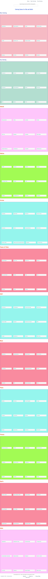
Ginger (15, 289)
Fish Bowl (26, 55)
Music (1, 341)
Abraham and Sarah (28, 321)
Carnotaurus (16, 148)
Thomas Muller (27, 494)
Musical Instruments (28, 368)
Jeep (37, 181)
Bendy (26, 87)
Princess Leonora (5, 447)
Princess (2, 434)
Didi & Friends (27, 354)
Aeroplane (38, 195)
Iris (37, 289)
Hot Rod (15, 55)
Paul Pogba (15, 509)
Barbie (26, 476)
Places (1, 387)
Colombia (38, 415)
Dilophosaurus (39, 148)
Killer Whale (39, 134)
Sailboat (38, 166)
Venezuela (38, 429)
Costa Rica (15, 415)
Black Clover (39, 570)
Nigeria (3, 429)
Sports (1, 481)
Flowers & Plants (4, 247)
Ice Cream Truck (4, 181)
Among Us (3, 73)
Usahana (27, 242)
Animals (2, 106)
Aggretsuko (4, 26)
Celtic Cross (39, 307)
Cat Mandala (16, 307)
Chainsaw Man (27, 541)
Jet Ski (3, 40)
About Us (24, 576)
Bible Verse (38, 336)
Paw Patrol (38, 73)
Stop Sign (26, 195)
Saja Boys (38, 40)
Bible (37, 321)
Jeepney (3, 55)
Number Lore (16, 40)
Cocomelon (4, 368)
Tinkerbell (3, 462)
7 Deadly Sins (39, 541)
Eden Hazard (27, 509)
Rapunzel (38, 462)
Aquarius (15, 321)
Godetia (26, 289)
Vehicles (2, 153)
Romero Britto (4, 321)
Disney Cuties (4, 242)
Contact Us (31, 576)
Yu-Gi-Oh (3, 570)
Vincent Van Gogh (28, 307)
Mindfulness (15, 336)
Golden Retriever (4, 148)
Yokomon (15, 570)
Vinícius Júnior (39, 26)
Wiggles (15, 368)
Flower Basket (4, 260)
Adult (1, 294)
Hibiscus (38, 260)
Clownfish (26, 148)
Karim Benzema (16, 523)
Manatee (15, 134)
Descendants (27, 447)
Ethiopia (26, 415)
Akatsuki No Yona (16, 541)
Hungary (3, 415)
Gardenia (3, 289)
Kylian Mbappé (4, 509)
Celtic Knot (3, 307)
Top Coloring (39, 1)
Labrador (38, 55)
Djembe (38, 368)
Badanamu (4, 354)
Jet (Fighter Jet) (16, 195)
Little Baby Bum (16, 354)
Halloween (3, 87)
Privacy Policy (38, 576)
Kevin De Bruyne (39, 509)
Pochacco (26, 213)
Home (28, 1)
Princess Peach (39, 447)
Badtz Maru (15, 213)
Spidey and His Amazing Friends (19, 242)
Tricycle (15, 181)
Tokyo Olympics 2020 (17, 494)
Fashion (26, 336)
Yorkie (26, 26)
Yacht (26, 181)
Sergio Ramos (4, 523)
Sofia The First (16, 462)
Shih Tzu (3, 134)
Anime (1, 528)
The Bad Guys (40, 242)
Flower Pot (27, 260)
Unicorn (15, 73)
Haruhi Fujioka (27, 570)
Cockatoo (26, 134)
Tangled (3, 476)
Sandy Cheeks (39, 213)
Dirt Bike (3, 195)
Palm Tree (15, 260)
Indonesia (26, 429)
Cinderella (27, 462)
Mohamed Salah (27, 523)
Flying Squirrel (16, 26)
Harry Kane (38, 523)
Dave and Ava (39, 354)
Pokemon (26, 73)
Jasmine (15, 476)
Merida (38, 476)
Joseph (3, 336)
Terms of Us (28, 577)
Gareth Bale (39, 494)
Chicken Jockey (27, 40)
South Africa (15, 429)
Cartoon (2, 200)
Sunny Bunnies (16, 87)
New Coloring (33, 1)
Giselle (15, 447)
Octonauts (38, 87)
